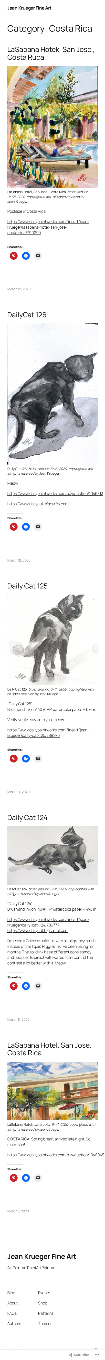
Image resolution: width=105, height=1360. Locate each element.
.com (64, 503)
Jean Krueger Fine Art (29, 8)
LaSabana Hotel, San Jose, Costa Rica (49, 1049)
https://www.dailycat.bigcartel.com (37, 930)
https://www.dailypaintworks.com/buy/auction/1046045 (55, 1155)
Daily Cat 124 (27, 817)
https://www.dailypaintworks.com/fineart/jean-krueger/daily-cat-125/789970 (48, 732)
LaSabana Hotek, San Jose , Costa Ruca (51, 53)
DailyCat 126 (27, 315)
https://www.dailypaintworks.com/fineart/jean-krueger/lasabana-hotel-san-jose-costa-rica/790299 (48, 227)
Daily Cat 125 (27, 586)
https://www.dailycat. (25, 503)
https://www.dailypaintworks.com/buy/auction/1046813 (55, 493)
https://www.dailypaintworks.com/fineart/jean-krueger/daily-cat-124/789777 (48, 922)
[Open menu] (95, 8)
